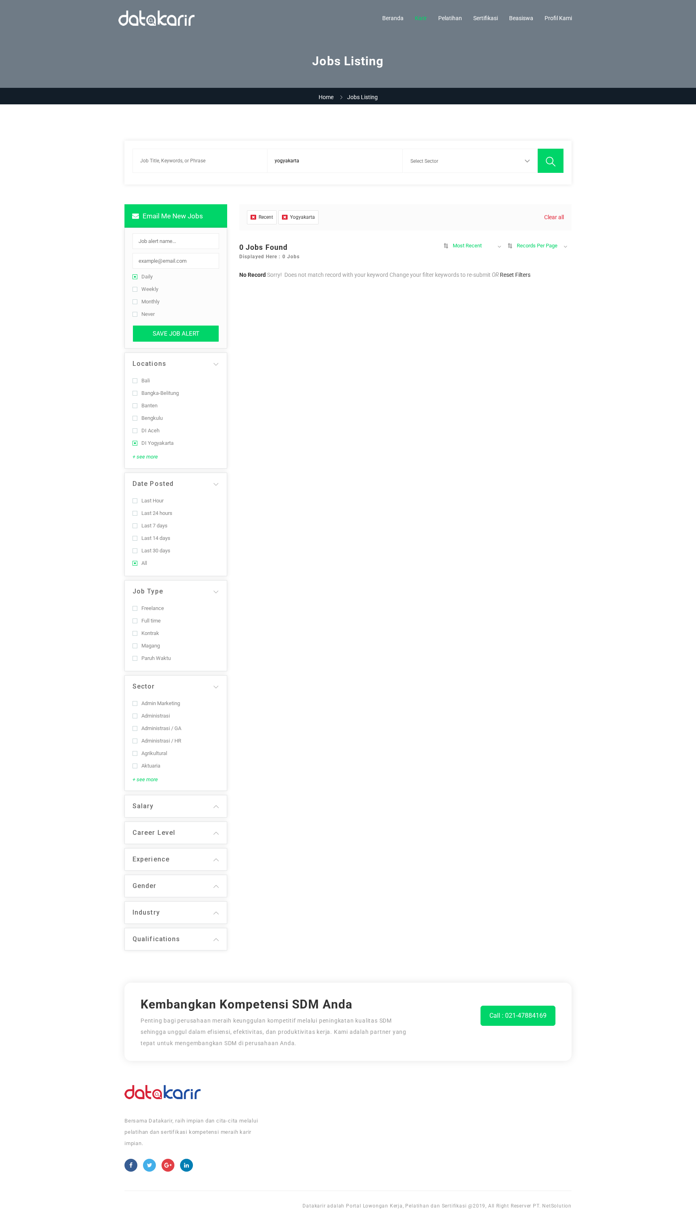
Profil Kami (558, 18)
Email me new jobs (172, 216)
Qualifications (156, 939)
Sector (144, 686)
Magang (150, 646)
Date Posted (153, 484)
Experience (151, 859)
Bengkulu (152, 418)
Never (148, 314)
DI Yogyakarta (157, 443)
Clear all (554, 217)
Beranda (393, 18)
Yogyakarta (302, 217)
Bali (145, 381)
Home (326, 97)
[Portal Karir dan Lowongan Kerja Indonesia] (156, 18)
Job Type (148, 591)
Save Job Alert (176, 333)
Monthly (150, 302)
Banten (149, 406)
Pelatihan (450, 18)
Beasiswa (521, 18)
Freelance (152, 608)
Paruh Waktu (156, 658)
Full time (151, 621)
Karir (421, 18)
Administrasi (155, 716)
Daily (147, 277)
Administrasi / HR (161, 741)
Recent (266, 217)
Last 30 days (155, 551)
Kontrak (150, 633)
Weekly (149, 289)
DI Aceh (150, 430)
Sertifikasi (485, 18)
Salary (143, 806)
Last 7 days (154, 526)
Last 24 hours (156, 513)
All (144, 563)
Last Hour (152, 501)
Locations (149, 363)
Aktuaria (150, 766)
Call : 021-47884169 (518, 1015)
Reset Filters (515, 275)
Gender (145, 886)
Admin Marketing (160, 703)
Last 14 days (155, 538)
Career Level (154, 832)
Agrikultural (154, 753)
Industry (146, 912)
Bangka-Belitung (160, 393)
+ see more (145, 457)
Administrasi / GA (161, 728)
